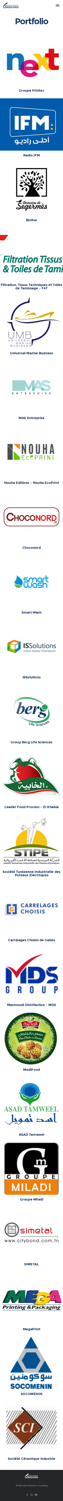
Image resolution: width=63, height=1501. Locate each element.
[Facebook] (27, 1495)
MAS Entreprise (31, 418)
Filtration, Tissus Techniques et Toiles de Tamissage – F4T (31, 286)
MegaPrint (31, 1329)
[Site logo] (11, 5)
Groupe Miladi (31, 1199)
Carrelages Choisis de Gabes (31, 940)
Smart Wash (31, 612)
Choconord (31, 548)
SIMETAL (31, 1264)
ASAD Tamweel (31, 1135)
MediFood (31, 1070)
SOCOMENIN (31, 1394)
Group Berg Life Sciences (31, 742)
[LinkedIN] (36, 1495)
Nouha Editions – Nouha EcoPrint (31, 483)
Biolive (31, 220)
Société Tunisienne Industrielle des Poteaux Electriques (31, 873)
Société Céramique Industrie (31, 1459)
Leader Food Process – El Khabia (31, 807)
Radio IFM (31, 155)
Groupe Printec (31, 90)
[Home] (31, 1476)
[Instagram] (31, 1495)
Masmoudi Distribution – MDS (31, 1005)
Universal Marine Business (31, 353)
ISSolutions (31, 677)
